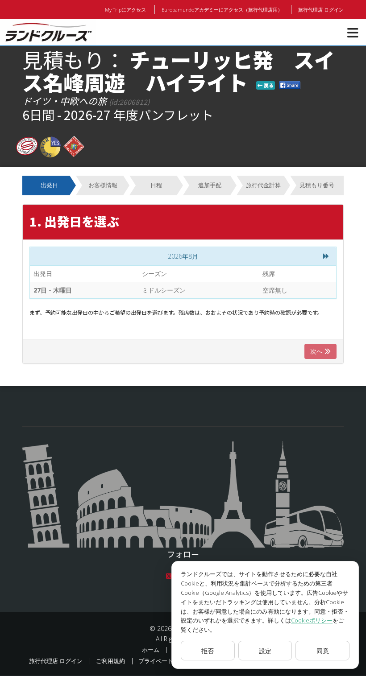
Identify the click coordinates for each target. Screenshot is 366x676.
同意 (322, 651)
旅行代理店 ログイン (321, 9)
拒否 (207, 651)
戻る (268, 85)
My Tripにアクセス (125, 9)
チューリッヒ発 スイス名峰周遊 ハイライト (178, 70)
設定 (265, 651)
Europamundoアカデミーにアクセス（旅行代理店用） (222, 9)
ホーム (150, 650)
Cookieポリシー (312, 620)
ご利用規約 (110, 661)
